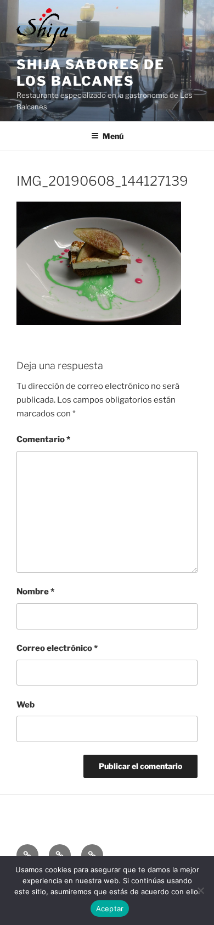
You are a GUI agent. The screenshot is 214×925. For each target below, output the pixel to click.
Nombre (35, 592)
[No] (200, 890)
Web (25, 705)
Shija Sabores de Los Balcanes (90, 73)
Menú (113, 136)
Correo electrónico (57, 648)
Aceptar (110, 908)
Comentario (43, 439)
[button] (27, 855)
